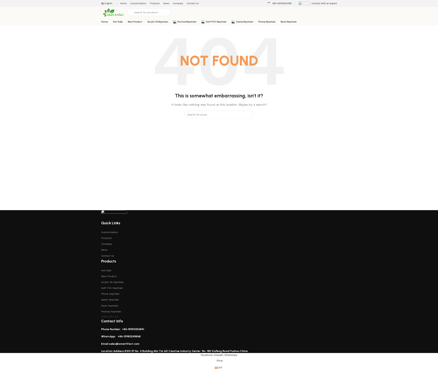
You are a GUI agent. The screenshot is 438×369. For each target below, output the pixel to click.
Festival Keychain (111, 311)
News (104, 249)
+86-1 (121, 336)
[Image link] (114, 215)
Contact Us (107, 255)
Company (106, 244)
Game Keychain (110, 299)
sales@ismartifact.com (124, 343)
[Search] (250, 115)
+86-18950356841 (133, 329)
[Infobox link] (279, 3)
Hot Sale (106, 270)
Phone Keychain (110, 293)
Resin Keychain (109, 305)
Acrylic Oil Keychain (112, 282)
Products (106, 238)
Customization (109, 232)
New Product (109, 276)
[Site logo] (113, 12)
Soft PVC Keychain (112, 288)
